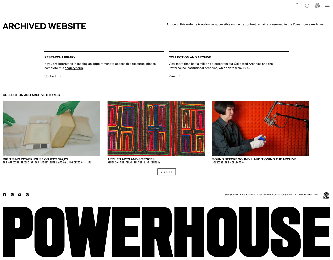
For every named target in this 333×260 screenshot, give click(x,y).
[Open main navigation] (327, 5)
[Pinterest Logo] (27, 194)
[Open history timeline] (317, 5)
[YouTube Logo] (20, 194)
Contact (50, 76)
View (172, 76)
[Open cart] (297, 5)
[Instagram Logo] (12, 194)
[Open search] (307, 5)
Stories (166, 172)
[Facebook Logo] (4, 194)
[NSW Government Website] (326, 195)
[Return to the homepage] (166, 232)
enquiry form (74, 67)
